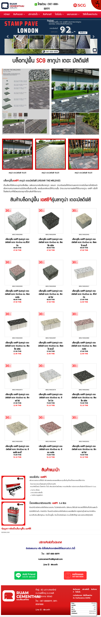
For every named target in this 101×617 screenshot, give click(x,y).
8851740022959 (51, 234)
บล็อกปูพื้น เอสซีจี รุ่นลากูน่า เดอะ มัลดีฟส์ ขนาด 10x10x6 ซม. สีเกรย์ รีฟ (51, 294)
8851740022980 (84, 338)
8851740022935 (17, 286)
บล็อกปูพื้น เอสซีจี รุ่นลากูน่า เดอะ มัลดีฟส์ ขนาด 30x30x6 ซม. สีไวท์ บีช (51, 398)
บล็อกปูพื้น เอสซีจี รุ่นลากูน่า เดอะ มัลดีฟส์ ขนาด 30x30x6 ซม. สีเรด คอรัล (51, 450)
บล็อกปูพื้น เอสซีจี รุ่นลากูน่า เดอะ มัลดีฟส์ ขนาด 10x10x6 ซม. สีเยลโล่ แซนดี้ (84, 243)
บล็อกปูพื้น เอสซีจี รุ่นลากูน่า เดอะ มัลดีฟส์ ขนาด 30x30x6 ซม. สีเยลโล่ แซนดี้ (17, 450)
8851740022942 (84, 234)
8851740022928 (51, 286)
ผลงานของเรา (72, 14)
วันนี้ (72, 607)
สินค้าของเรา (18, 14)
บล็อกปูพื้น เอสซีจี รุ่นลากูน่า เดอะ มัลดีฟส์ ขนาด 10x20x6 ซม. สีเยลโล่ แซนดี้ (50, 346)
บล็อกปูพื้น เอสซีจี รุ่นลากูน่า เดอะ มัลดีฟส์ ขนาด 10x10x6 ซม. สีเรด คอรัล (17, 294)
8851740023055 (17, 441)
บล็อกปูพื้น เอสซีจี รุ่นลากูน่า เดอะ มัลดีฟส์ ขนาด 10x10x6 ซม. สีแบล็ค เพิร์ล (51, 243)
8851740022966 (17, 234)
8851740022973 (17, 390)
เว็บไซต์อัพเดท (74, 613)
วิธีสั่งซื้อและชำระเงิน (90, 14)
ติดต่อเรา (50, 21)
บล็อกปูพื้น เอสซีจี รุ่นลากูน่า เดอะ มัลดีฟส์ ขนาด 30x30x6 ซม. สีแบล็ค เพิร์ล (84, 398)
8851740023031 (84, 441)
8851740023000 (17, 338)
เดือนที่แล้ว (73, 605)
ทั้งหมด (72, 603)
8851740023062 (84, 390)
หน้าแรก (7, 14)
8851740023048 (51, 441)
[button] (7, 36)
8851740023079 (51, 390)
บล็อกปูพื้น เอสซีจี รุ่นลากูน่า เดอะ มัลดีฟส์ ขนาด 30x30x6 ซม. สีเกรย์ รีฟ (84, 450)
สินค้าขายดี (47, 14)
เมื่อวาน (73, 609)
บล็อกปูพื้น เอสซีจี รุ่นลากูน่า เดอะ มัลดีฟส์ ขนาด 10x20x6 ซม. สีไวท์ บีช (84, 294)
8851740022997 (51, 338)
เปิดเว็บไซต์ (73, 611)
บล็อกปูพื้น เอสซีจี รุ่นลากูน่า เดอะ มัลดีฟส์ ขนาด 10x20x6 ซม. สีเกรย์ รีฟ (17, 398)
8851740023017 (84, 286)
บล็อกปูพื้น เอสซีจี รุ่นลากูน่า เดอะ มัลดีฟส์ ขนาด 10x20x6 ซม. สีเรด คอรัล (84, 346)
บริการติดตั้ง (33, 14)
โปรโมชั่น (58, 14)
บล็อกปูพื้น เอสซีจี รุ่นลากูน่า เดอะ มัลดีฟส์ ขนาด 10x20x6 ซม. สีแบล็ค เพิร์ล (17, 346)
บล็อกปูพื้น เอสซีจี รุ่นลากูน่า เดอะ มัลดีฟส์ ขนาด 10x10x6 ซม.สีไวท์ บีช (17, 243)
